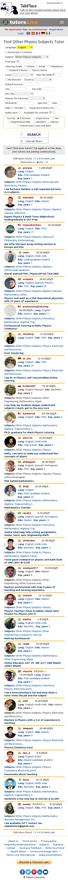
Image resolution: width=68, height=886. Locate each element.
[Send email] (45, 871)
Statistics (58, 844)
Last (52, 158)
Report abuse (18, 851)
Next (47, 158)
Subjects (44, 844)
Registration (56, 29)
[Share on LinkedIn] (39, 871)
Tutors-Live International (20, 854)
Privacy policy (48, 841)
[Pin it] (34, 871)
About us (13, 841)
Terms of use (29, 841)
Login (20, 33)
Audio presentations (50, 854)
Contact (10, 848)
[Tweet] (28, 871)
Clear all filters (34, 141)
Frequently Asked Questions (19, 844)
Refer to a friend (54, 848)
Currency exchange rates (44, 851)
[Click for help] (17, 61)
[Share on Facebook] (22, 871)
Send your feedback (30, 848)
